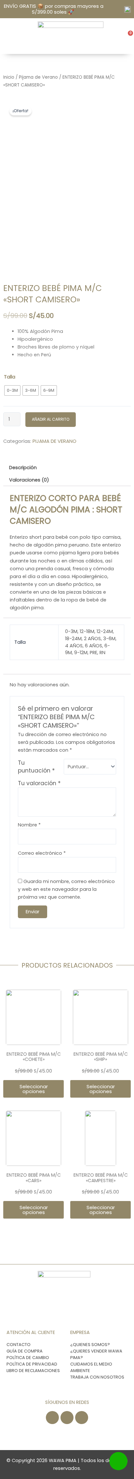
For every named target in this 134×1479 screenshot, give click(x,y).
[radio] (12, 390)
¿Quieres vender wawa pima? (96, 1354)
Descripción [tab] (23, 467)
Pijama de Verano (38, 77)
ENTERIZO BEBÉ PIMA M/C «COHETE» (34, 1057)
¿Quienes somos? (90, 1344)
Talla (9, 377)
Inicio (8, 77)
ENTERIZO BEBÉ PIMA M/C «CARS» (34, 1178)
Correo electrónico (42, 853)
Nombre (29, 825)
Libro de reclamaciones (33, 1370)
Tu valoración (39, 783)
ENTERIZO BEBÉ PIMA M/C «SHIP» (101, 1057)
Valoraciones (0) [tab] (29, 480)
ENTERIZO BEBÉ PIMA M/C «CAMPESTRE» (101, 1178)
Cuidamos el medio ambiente (91, 1367)
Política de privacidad (32, 1364)
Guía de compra (25, 1351)
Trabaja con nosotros (97, 1377)
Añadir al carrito (50, 419)
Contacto (19, 1344)
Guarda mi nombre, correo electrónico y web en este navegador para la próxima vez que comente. (66, 889)
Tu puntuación (36, 766)
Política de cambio (28, 1357)
